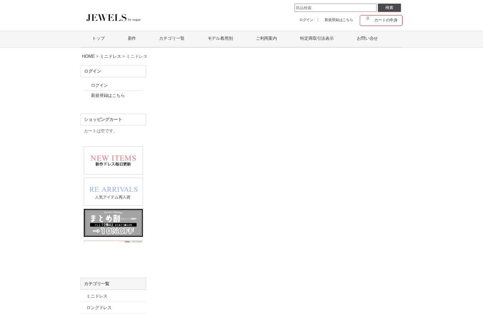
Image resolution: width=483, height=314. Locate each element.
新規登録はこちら (339, 20)
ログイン (306, 20)
